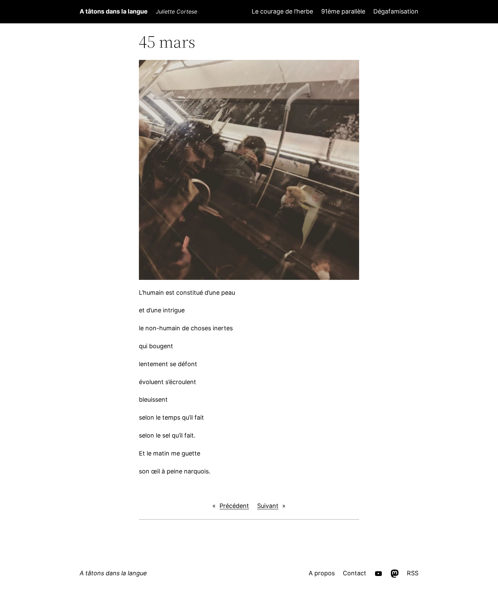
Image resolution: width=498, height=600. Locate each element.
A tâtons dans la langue (114, 11)
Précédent (234, 505)
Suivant (267, 505)
